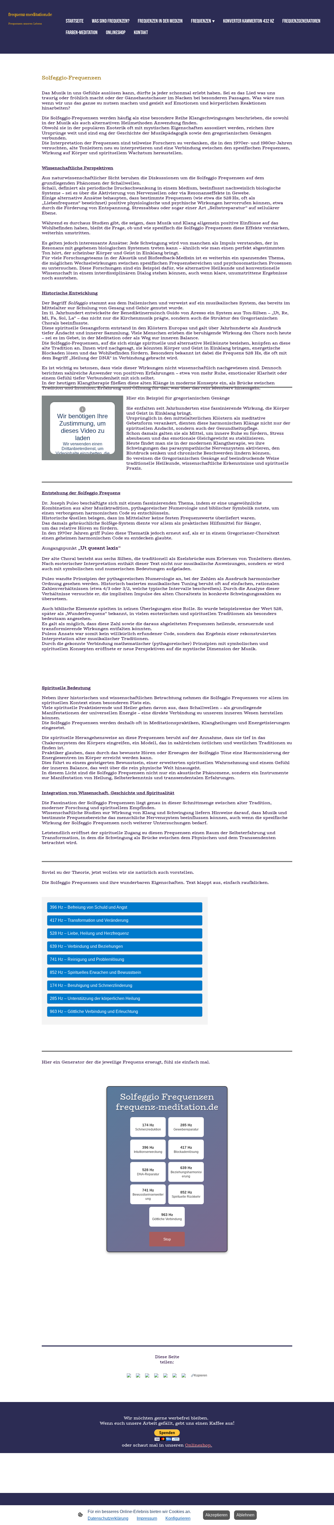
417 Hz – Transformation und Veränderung (89, 920)
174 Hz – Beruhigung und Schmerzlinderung (91, 985)
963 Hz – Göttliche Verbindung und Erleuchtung (94, 1011)
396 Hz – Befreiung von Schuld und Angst (88, 907)
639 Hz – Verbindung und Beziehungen (86, 946)
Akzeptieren (216, 1515)
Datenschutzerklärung (108, 1518)
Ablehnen (245, 1515)
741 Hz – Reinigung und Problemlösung (87, 959)
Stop (167, 1239)
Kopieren (200, 1375)
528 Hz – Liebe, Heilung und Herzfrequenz (89, 933)
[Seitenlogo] (31, 46)
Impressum (147, 1518)
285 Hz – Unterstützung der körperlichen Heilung (95, 998)
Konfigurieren (177, 1518)
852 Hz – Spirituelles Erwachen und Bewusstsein (95, 972)
